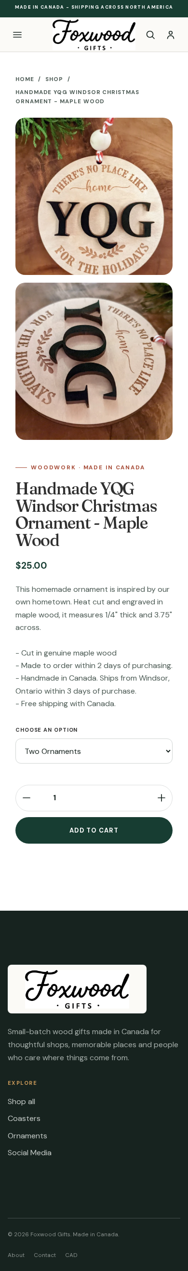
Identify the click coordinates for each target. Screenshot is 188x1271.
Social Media (30, 1153)
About (16, 1255)
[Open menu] (17, 34)
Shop (54, 79)
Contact (45, 1255)
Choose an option (46, 729)
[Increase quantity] (161, 798)
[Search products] (150, 34)
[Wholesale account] (170, 34)
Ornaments (27, 1136)
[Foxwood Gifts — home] (94, 34)
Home (24, 79)
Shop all (21, 1101)
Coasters (24, 1118)
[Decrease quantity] (26, 798)
